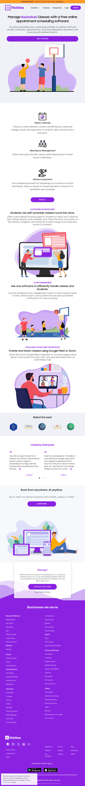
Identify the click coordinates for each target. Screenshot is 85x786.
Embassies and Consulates (54, 714)
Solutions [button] (35, 8)
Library (8, 704)
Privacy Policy (10, 750)
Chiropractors (49, 616)
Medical (8, 649)
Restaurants (10, 684)
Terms (8, 757)
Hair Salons (9, 623)
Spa (7, 631)
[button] (8, 744)
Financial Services (51, 699)
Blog (72, 747)
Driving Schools (50, 684)
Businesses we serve (42, 607)
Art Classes (9, 673)
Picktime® (38, 780)
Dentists (47, 623)
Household (48, 676)
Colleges (9, 696)
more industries (11, 722)
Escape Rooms (11, 680)
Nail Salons (9, 627)
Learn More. (59, 1)
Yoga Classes (10, 638)
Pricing (60, 747)
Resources (74, 750)
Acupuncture (49, 619)
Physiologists (49, 627)
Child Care (9, 718)
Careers (60, 754)
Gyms (47, 638)
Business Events (11, 658)
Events (8, 662)
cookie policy (7, 782)
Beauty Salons (10, 619)
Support (60, 750)
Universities (10, 692)
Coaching (48, 658)
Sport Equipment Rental (53, 645)
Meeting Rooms (50, 661)
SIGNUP (76, 8)
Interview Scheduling (52, 696)
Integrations (57, 8)
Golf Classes (49, 642)
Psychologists (49, 631)
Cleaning (48, 672)
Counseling (49, 654)
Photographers (11, 665)
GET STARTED (42, 39)
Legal (47, 707)
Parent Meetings (11, 715)
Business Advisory (51, 703)
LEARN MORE (42, 504)
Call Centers (49, 692)
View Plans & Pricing (42, 592)
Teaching (9, 707)
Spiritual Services (50, 665)
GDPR (73, 754)
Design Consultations (52, 669)
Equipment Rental (12, 677)
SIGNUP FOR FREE (42, 587)
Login (67, 8)
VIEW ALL (42, 200)
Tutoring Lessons (12, 711)
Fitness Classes (11, 634)
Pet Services (49, 680)
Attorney (48, 711)
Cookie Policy (10, 753)
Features (46, 8)
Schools (9, 700)
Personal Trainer (11, 642)
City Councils (49, 718)
